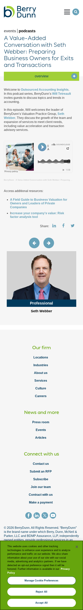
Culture (40, 388)
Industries (40, 365)
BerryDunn (9, 180)
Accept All (41, 602)
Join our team (41, 487)
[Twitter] (46, 516)
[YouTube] (54, 516)
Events (41, 430)
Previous (34, 243)
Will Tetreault (61, 93)
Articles (40, 437)
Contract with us (41, 494)
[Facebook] (29, 516)
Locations (40, 357)
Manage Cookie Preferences (41, 580)
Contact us (41, 463)
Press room (40, 422)
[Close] (77, 547)
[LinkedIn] (37, 516)
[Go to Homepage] (20, 12)
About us (40, 373)
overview (41, 76)
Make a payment (41, 502)
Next (48, 243)
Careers (41, 396)
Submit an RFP (41, 471)
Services (40, 380)
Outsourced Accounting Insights (44, 89)
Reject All (41, 591)
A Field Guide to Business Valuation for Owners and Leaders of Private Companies (38, 203)
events (10, 31)
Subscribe (40, 479)
